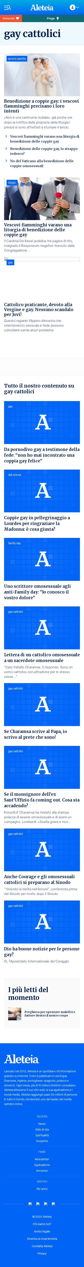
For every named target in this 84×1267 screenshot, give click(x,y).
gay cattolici (15, 612)
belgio (12, 182)
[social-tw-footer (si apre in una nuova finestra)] (46, 1204)
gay (10, 262)
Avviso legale (42, 1231)
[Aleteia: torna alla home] (42, 7)
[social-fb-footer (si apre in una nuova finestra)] (38, 1204)
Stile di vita (42, 1129)
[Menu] (15, 7)
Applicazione (42, 1165)
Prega (50, 18)
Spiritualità (42, 1135)
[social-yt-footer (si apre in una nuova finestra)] (30, 1204)
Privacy (42, 1253)
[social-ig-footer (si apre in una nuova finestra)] (53, 1204)
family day (14, 543)
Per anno (42, 1189)
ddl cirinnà (14, 475)
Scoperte (42, 1141)
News (42, 1124)
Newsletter (42, 1159)
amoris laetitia (17, 59)
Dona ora (8, 18)
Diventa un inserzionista (42, 1239)
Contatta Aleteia (42, 1246)
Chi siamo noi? (42, 1224)
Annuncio (42, 1171)
